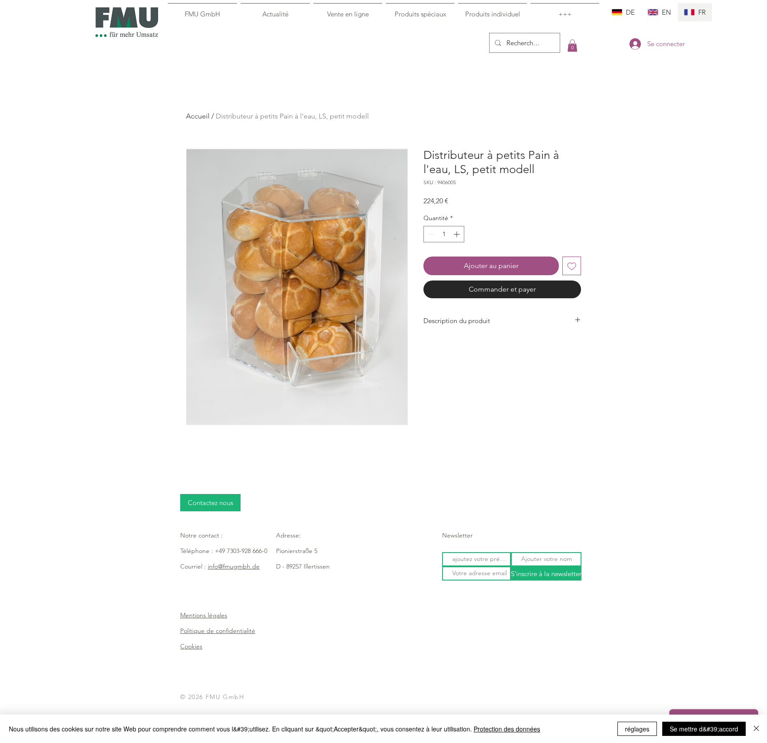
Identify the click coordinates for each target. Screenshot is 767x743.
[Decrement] (430, 234)
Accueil (198, 116)
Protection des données (507, 728)
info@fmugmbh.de (234, 566)
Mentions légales (203, 615)
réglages (637, 728)
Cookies (191, 646)
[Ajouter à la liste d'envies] (571, 266)
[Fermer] (756, 729)
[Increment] (457, 234)
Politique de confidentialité (217, 631)
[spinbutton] (444, 234)
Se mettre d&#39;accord (704, 728)
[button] (572, 45)
